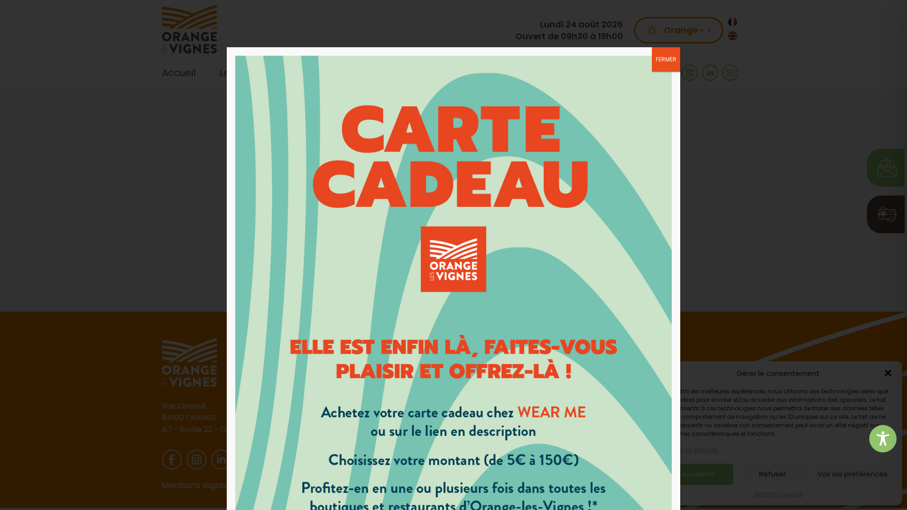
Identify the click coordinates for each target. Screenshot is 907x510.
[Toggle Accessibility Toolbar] (883, 438)
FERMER (666, 59)
